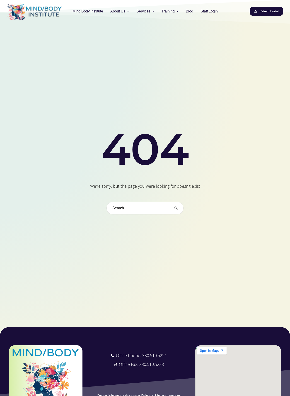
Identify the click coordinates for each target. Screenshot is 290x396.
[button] (128, 11)
